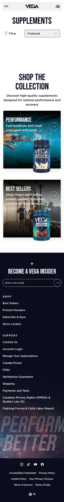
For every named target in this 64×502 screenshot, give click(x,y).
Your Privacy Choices (41, 479)
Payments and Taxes (16, 390)
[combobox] (32, 494)
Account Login (12, 349)
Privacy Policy (47, 473)
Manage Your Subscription (20, 355)
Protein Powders (14, 310)
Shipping (9, 383)
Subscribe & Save (14, 317)
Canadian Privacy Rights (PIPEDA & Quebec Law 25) (26, 399)
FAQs (6, 369)
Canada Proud (12, 362)
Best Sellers (11, 303)
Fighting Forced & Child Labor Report (28, 408)
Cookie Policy (18, 479)
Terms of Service (23, 485)
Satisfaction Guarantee (18, 376)
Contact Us (10, 342)
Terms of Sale (42, 485)
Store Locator (12, 323)
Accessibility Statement (22, 473)
